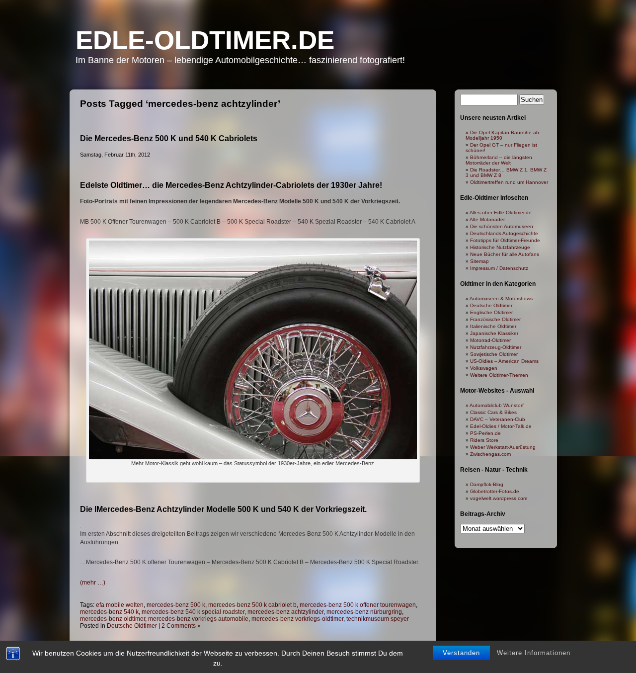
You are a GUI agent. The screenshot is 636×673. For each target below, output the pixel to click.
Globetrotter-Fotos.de (494, 491)
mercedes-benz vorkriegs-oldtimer (297, 618)
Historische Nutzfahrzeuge (500, 247)
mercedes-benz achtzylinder (285, 611)
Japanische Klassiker (494, 333)
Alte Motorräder (487, 219)
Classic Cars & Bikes (493, 412)
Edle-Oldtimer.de (205, 40)
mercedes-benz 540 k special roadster (193, 611)
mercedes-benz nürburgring (364, 611)
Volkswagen (483, 368)
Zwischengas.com (490, 454)
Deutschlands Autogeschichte (504, 233)
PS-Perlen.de (485, 433)
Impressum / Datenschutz (499, 268)
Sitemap (479, 261)
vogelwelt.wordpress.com (498, 498)
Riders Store (484, 440)
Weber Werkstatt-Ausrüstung (503, 447)
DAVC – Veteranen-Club (497, 419)
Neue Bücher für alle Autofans (504, 254)
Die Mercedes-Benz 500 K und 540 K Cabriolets (168, 138)
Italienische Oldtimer (493, 326)
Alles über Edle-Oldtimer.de (501, 212)
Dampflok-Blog (486, 484)
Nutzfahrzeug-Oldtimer (495, 347)
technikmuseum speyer (377, 618)
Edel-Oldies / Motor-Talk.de (501, 426)
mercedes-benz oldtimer (112, 618)
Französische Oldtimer (495, 319)
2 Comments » (181, 625)
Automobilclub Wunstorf (497, 405)
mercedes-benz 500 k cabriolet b (252, 604)
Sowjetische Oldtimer (494, 354)
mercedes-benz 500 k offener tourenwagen (358, 604)
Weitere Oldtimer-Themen (499, 375)
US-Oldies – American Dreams (504, 361)
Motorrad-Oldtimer (490, 340)
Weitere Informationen (533, 653)
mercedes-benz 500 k (176, 604)
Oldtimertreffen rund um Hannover (509, 182)
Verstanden (461, 653)
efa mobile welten (120, 604)
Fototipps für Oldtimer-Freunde (505, 240)
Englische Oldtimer (491, 312)
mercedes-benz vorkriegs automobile (198, 618)
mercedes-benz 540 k (109, 611)
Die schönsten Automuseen (501, 226)
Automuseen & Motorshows (501, 298)
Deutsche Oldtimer (132, 625)
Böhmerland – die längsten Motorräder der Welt (499, 160)
